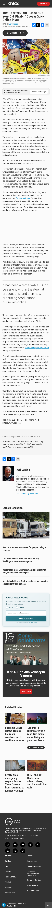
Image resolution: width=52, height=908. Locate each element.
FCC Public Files (33, 891)
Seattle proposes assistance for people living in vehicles (24, 548)
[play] (3, 905)
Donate (43, 4)
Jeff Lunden (13, 24)
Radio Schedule (11, 877)
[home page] (13, 4)
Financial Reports (34, 866)
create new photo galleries (37, 347)
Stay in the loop (26, 618)
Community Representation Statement (33, 873)
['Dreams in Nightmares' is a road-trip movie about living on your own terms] (37, 718)
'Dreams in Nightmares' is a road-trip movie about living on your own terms (36, 734)
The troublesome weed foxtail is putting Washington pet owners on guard (21, 560)
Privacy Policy (33, 622)
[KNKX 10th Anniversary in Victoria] (26, 649)
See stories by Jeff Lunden (28, 494)
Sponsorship (32, 861)
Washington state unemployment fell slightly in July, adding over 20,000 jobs (24, 571)
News (21, 607)
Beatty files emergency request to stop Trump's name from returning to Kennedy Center (14, 782)
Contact (8, 861)
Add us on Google (39, 92)
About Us (8, 856)
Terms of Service (34, 880)
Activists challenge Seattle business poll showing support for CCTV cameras (25, 582)
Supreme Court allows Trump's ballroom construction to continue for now (14, 734)
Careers (30, 856)
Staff (7, 866)
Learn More (26, 691)
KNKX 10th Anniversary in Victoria (26, 674)
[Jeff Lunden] (8, 473)
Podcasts (8, 887)
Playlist (8, 882)
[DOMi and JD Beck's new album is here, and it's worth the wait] (37, 765)
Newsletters (10, 893)
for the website (23, 198)
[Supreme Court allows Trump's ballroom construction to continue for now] (15, 718)
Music (11, 607)
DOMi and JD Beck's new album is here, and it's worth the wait (37, 781)
